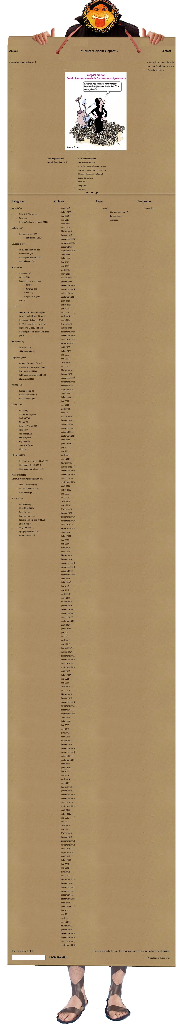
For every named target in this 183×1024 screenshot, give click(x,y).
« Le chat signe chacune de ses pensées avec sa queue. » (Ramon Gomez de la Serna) (92, 170)
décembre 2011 (68, 887)
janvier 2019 (66, 559)
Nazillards (16, 475)
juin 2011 (65, 910)
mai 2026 (65, 220)
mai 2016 (65, 683)
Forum (15, 268)
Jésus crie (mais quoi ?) (29, 520)
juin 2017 (65, 633)
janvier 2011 (66, 930)
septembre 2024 (68, 297)
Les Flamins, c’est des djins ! (31, 461)
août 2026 (65, 208)
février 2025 (66, 278)
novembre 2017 (68, 613)
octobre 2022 (67, 386)
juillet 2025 (66, 258)
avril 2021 (65, 455)
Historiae (16, 342)
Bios (21, 411)
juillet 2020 (66, 490)
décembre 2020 (68, 471)
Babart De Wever (26, 214)
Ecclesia (22, 512)
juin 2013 (65, 818)
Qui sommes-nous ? (119, 212)
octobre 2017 (67, 617)
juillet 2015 (66, 721)
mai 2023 (65, 359)
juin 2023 (65, 355)
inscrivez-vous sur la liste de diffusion (148, 951)
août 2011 (65, 903)
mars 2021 (65, 459)
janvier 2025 (66, 282)
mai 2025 (65, 266)
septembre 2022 (68, 390)
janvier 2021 (66, 467)
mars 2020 (65, 505)
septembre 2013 (68, 806)
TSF (20, 301)
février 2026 (66, 231)
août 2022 (65, 393)
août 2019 (65, 532)
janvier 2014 (66, 791)
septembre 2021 (68, 436)
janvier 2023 (66, 374)
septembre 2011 (68, 899)
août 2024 (65, 301)
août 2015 (65, 718)
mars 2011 (65, 922)
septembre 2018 (68, 575)
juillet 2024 (66, 305)
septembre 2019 (68, 529)
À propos (114, 220)
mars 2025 (65, 274)
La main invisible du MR (29, 316)
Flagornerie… (84, 186)
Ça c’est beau (25, 415)
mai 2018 (65, 590)
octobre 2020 (67, 478)
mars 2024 (65, 320)
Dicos (21, 422)
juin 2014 (65, 772)
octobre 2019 (67, 525)
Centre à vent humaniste (30, 313)
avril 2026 (65, 224)
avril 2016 (65, 687)
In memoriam (25, 516)
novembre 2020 (68, 475)
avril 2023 (65, 363)
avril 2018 (65, 594)
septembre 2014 (68, 760)
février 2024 (66, 324)
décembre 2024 (68, 286)
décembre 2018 (68, 563)
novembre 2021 (68, 428)
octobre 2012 (67, 849)
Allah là (22, 505)
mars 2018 (65, 598)
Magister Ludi (25, 528)
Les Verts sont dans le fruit (30, 324)
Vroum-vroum (25, 535)
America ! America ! (28, 363)
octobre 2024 (67, 293)
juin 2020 (65, 494)
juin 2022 (65, 401)
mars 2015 (65, 737)
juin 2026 (65, 216)
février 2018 (66, 602)
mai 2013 (65, 822)
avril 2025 (65, 270)
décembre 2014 (68, 748)
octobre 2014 (67, 756)
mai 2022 (65, 405)
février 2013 (66, 833)
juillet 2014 (66, 768)
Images (22, 277)
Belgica (15, 228)
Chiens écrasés (25, 352)
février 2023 (66, 370)
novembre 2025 (68, 243)
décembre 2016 (68, 656)
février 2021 (66, 463)
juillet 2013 (66, 814)
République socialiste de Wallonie (34, 332)
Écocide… (82, 182)
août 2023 (65, 347)
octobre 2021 (67, 432)
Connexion (149, 208)
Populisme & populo (28, 328)
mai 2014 (65, 775)
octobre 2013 (67, 802)
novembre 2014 (68, 752)
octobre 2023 (67, 340)
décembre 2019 (68, 517)
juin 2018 (65, 586)
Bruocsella (16, 244)
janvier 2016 (66, 698)
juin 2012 (65, 864)
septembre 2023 (68, 343)
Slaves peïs (24, 379)
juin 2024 (65, 309)
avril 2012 (65, 872)
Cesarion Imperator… (87, 162)
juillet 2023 (66, 351)
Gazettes (23, 273)
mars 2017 (65, 644)
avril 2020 (65, 502)
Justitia (15, 385)
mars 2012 (65, 876)
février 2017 (66, 648)
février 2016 (66, 695)
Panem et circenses (27, 281)
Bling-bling (24, 508)
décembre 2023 (68, 332)
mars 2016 (65, 691)
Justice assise (25, 391)
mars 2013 (65, 829)
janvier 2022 (66, 420)
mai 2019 (65, 544)
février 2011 (66, 926)
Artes (14, 208)
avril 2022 (65, 409)
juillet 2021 (66, 444)
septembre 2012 (68, 853)
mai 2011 (65, 914)
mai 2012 (65, 868)
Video (21, 449)
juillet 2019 (66, 536)
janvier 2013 (66, 837)
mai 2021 (65, 451)
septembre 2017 (68, 621)
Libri (14, 405)
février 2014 (66, 787)
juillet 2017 (66, 629)
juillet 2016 (66, 675)
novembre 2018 (68, 567)
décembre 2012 (68, 841)
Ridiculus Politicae (27, 489)
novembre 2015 (68, 706)
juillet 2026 (66, 212)
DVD (28, 293)
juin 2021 (65, 448)
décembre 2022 (68, 378)
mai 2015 (65, 729)
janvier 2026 (66, 235)
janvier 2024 (66, 328)
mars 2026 (65, 228)
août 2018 (65, 579)
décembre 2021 (68, 424)
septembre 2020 (68, 482)
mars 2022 (65, 413)
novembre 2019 (68, 521)
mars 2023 (65, 367)
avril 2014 (65, 779)
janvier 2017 (66, 652)
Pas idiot (23, 434)
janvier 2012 (66, 884)
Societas (15, 499)
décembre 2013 (68, 795)
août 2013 (65, 810)
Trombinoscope (25, 493)
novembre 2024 (68, 289)
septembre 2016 (68, 667)
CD (27, 285)
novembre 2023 (68, 336)
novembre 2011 (68, 891)
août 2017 (65, 625)
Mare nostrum (25, 371)
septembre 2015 (68, 714)
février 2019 (66, 556)
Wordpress (165, 958)
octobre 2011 (67, 895)
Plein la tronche (26, 485)
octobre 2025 (67, 247)
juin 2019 (65, 540)
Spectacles (31, 297)
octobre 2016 (67, 664)
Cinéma (29, 289)
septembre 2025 (68, 251)
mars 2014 (65, 783)
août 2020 (65, 486)
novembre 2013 (68, 799)
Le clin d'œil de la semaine (31, 222)
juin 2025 (65, 262)
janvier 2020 (66, 513)
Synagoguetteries (26, 532)
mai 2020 (65, 498)
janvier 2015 (66, 745)
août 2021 (65, 440)
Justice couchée (26, 395)
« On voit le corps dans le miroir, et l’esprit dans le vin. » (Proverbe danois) (160, 66)
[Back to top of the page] (91, 194)
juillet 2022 (66, 397)
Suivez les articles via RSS (108, 951)
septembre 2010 (68, 945)
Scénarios (23, 445)
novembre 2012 (68, 845)
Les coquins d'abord (27, 258)
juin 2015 (65, 725)
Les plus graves (25, 234)
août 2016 (65, 671)
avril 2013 (65, 826)
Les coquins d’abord (27, 320)
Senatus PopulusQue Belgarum (25, 479)
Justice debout (25, 399)
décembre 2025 (68, 239)
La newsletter (116, 216)
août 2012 (65, 856)
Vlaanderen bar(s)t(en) (29, 469)
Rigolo (22, 442)
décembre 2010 (68, 934)
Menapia (16, 455)
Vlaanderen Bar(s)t (27, 465)
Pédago (22, 438)
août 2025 (65, 255)
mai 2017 (65, 637)
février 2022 (66, 417)
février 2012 (66, 880)
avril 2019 (65, 548)
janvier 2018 (66, 606)
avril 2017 (65, 640)
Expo (21, 218)
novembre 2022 (68, 382)
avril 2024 (65, 316)
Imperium (16, 358)
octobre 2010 (67, 941)
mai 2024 (65, 313)
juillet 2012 (66, 860)
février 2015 (66, 741)
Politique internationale (29, 375)
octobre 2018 (67, 571)
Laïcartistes (24, 524)
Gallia (14, 306)
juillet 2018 (66, 582)
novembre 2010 (68, 937)
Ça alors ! (23, 348)
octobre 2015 (67, 710)
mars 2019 (65, 552)
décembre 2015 (68, 702)
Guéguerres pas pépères (29, 367)
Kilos (21, 430)
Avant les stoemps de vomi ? (23, 62)
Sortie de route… (85, 178)
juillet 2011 (66, 907)
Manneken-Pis (25, 261)
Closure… (82, 190)
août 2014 (65, 764)
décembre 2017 (68, 609)
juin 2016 (65, 679)
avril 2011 (65, 918)
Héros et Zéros (25, 426)
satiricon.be (31, 238)
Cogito (22, 418)
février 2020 (66, 509)
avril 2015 (65, 733)
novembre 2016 (68, 660)
